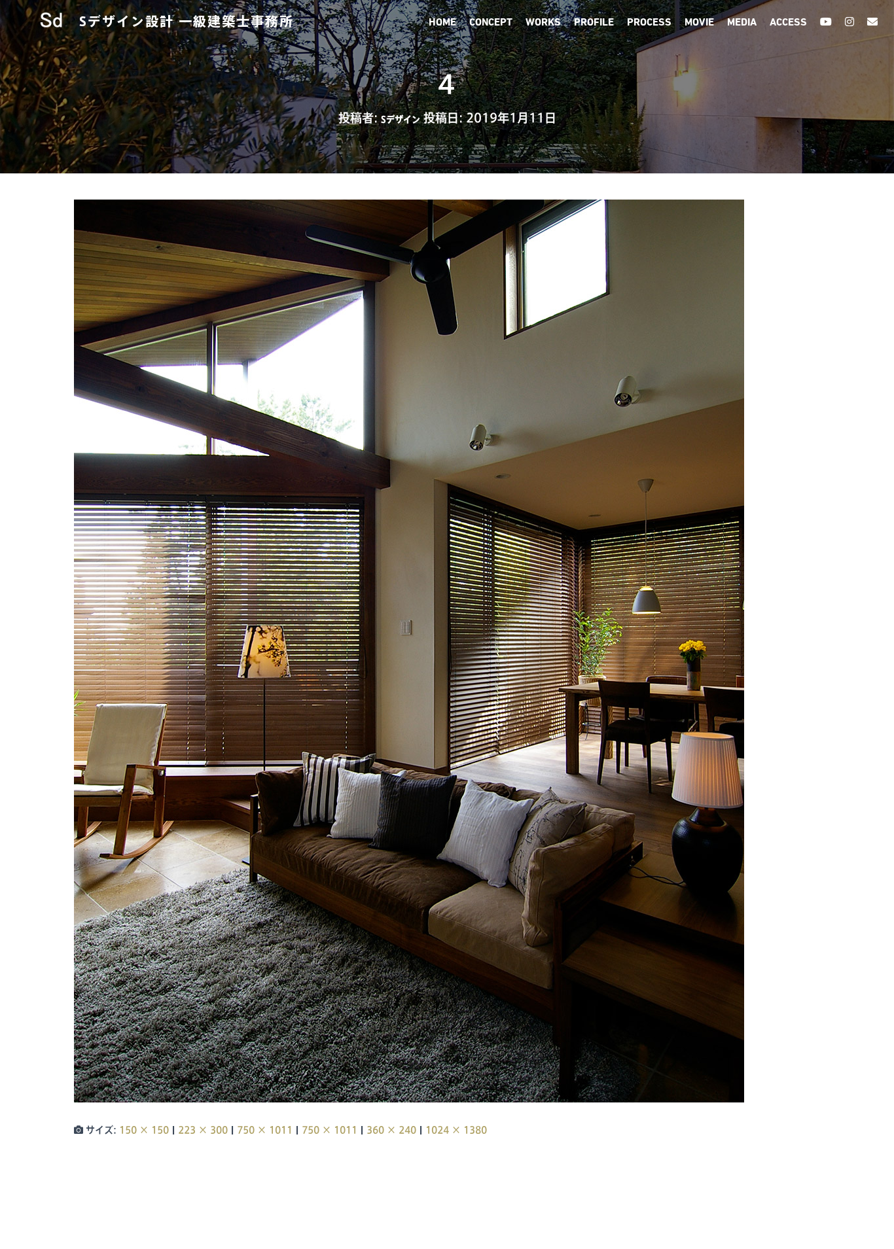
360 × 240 (391, 1130)
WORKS (543, 23)
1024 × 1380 (456, 1130)
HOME (442, 23)
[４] (409, 650)
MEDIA (742, 23)
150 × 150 (144, 1130)
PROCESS (649, 23)
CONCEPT (490, 23)
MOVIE (699, 23)
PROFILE (594, 23)
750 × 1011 (265, 1130)
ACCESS (788, 23)
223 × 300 (203, 1130)
